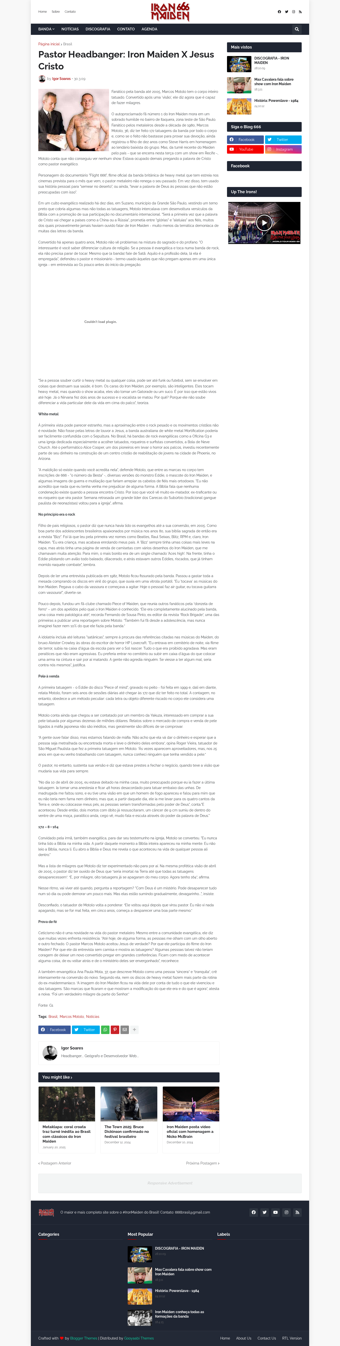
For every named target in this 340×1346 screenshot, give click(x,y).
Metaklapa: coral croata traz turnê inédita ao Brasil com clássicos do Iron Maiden (67, 1134)
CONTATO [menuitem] (126, 29)
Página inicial (49, 44)
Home (42, 11)
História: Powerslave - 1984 (276, 101)
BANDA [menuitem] (45, 29)
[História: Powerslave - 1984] (239, 106)
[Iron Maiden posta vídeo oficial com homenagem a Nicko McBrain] (191, 1104)
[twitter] (286, 11)
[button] (297, 29)
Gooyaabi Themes (139, 1338)
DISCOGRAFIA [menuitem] (98, 29)
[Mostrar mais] (134, 1030)
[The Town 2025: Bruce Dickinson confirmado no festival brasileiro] (129, 1104)
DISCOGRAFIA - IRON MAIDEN (271, 60)
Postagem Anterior (56, 1163)
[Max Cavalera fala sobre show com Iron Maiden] (239, 85)
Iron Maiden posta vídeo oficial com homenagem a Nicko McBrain (190, 1132)
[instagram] (293, 11)
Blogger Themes (83, 1338)
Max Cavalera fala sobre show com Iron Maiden (273, 81)
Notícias (92, 1017)
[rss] (300, 11)
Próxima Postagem (201, 1163)
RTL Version (292, 1338)
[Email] (124, 1030)
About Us (243, 1338)
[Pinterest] (115, 1030)
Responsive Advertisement (170, 1183)
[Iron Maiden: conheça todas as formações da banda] (140, 1318)
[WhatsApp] (105, 1030)
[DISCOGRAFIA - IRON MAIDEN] (239, 64)
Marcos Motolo (72, 1017)
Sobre (56, 11)
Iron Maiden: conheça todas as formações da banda (179, 1314)
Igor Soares (72, 1048)
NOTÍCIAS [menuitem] (70, 29)
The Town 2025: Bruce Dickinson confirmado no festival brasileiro (127, 1132)
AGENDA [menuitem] (149, 29)
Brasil (67, 44)
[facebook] (279, 11)
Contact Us (267, 1338)
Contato (70, 11)
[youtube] (275, 1212)
